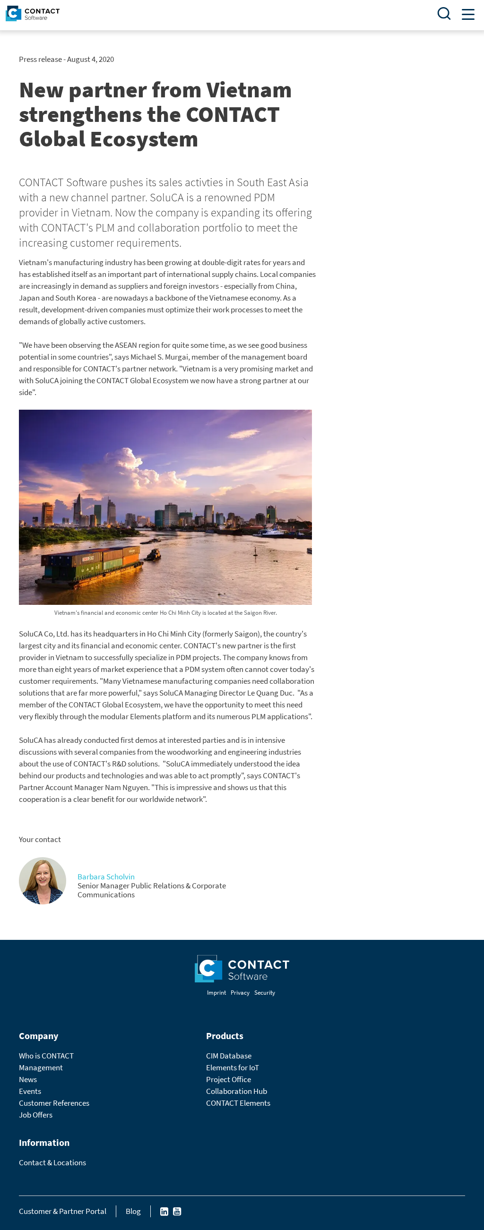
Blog (133, 1211)
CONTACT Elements (238, 1103)
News (28, 1079)
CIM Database (228, 1055)
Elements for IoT (232, 1067)
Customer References (54, 1103)
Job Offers (35, 1115)
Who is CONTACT (46, 1055)
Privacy (240, 993)
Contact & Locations (52, 1162)
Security (264, 993)
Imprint (216, 993)
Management (41, 1067)
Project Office (228, 1079)
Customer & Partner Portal (62, 1211)
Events (30, 1091)
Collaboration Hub (236, 1091)
